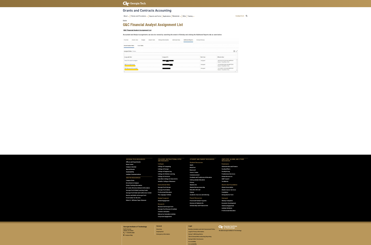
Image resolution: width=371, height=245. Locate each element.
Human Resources (227, 176)
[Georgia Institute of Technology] (134, 3)
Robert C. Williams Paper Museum (136, 200)
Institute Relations (227, 208)
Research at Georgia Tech (165, 206)
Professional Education (165, 192)
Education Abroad (195, 189)
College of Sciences (164, 176)
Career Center (194, 172)
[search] (246, 16)
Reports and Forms (155, 16)
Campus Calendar (131, 167)
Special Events (130, 169)
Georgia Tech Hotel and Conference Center (139, 193)
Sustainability (130, 172)
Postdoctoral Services (228, 174)
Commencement (194, 175)
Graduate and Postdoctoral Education (201, 177)
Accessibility (192, 241)
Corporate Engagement (165, 216)
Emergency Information (163, 234)
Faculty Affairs (226, 169)
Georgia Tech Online (164, 190)
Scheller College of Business (166, 181)
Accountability (192, 244)
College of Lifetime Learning (166, 174)
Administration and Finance (230, 166)
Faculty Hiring (226, 171)
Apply (191, 165)
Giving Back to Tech (227, 194)
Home (125, 20)
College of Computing (164, 166)
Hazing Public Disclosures (195, 239)
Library (192, 182)
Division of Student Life (196, 203)
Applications (167, 16)
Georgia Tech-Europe (164, 187)
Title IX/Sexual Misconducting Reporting (199, 236)
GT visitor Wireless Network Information (138, 188)
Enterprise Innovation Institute (167, 214)
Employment (159, 231)
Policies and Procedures (138, 16)
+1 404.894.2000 (129, 232)
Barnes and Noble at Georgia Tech (136, 195)
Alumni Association (227, 187)
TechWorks (225, 181)
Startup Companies (227, 200)
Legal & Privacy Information (196, 231)
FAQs (184, 16)
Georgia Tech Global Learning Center (137, 190)
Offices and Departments (133, 162)
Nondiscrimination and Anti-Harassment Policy (201, 229)
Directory (159, 229)
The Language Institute (164, 194)
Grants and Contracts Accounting (147, 10)
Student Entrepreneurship (197, 187)
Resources (175, 16)
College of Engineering (165, 171)
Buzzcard (193, 170)
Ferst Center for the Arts (133, 197)
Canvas (192, 192)
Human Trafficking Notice (195, 234)
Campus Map (129, 235)
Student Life (193, 185)
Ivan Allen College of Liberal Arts (168, 179)
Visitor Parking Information (134, 185)
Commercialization (163, 211)
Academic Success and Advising (199, 194)
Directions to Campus (132, 183)
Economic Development (229, 203)
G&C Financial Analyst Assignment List (137, 30)
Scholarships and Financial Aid (199, 205)
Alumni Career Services (229, 190)
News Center (130, 164)
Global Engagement (163, 200)
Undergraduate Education (197, 180)
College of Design (163, 169)
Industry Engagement (228, 205)
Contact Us (239, 16)
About (126, 16)
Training (190, 16)
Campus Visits (130, 180)
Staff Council (225, 179)
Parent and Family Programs (198, 200)
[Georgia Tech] (228, 226)
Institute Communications (133, 174)
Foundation (225, 192)
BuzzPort (192, 167)
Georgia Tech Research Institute (167, 209)
